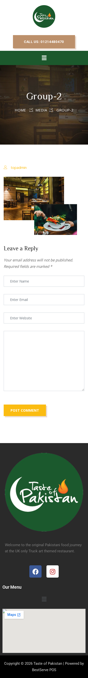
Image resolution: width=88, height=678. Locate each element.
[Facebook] (35, 571)
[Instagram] (52, 571)
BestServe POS (44, 670)
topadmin (19, 167)
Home (20, 110)
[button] (44, 41)
